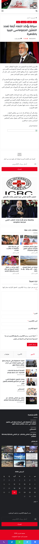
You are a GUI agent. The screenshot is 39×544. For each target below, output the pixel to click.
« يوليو (36, 501)
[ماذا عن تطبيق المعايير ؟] (32, 456)
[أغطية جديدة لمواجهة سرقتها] (7, 456)
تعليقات (6, 354)
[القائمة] (3, 10)
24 (24, 492)
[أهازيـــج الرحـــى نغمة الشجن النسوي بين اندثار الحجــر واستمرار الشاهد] (10, 260)
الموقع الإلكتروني (32, 328)
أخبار (28, 18)
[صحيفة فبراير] (20, 4)
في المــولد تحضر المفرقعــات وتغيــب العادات (12, 248)
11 (19, 484)
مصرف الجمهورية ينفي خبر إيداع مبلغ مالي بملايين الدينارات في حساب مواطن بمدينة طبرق (13, 362)
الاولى (29, 22)
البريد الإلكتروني (32, 321)
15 (35, 488)
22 (35, 492)
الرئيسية (33, 18)
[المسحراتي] (31, 391)
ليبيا (18, 22)
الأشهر (33, 354)
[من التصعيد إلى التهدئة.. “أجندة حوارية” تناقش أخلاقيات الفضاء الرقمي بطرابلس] (32, 449)
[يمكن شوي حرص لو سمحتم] (32, 463)
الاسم (35, 313)
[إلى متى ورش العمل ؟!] (19, 456)
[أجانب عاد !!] (7, 449)
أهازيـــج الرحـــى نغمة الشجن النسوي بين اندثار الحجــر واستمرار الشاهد (11, 269)
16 (29, 488)
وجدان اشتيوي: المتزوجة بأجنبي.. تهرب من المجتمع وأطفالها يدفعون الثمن (13, 381)
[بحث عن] (37, 10)
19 (14, 488)
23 (30, 492)
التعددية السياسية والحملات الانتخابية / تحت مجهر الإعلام (15, 371)
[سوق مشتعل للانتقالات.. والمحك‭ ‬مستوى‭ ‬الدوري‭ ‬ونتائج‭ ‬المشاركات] (28, 240)
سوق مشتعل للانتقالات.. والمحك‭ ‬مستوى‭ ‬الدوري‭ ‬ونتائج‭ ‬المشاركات (30, 248)
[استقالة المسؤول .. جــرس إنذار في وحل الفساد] (19, 449)
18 (19, 488)
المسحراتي (21, 389)
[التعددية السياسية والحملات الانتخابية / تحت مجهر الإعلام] (31, 373)
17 (24, 488)
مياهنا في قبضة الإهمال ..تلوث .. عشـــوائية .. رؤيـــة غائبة (29, 269)
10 (24, 484)
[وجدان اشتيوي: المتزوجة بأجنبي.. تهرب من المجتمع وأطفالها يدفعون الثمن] (31, 382)
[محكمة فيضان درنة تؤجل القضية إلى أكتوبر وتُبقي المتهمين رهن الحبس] (7, 463)
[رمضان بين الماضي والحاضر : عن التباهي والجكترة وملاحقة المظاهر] (31, 400)
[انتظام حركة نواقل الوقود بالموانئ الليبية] (19, 463)
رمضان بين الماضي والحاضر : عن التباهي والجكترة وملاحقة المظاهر (14, 399)
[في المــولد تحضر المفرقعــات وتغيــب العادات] (10, 240)
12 (14, 484)
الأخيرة (20, 354)
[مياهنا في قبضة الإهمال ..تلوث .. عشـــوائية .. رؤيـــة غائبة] (28, 260)
